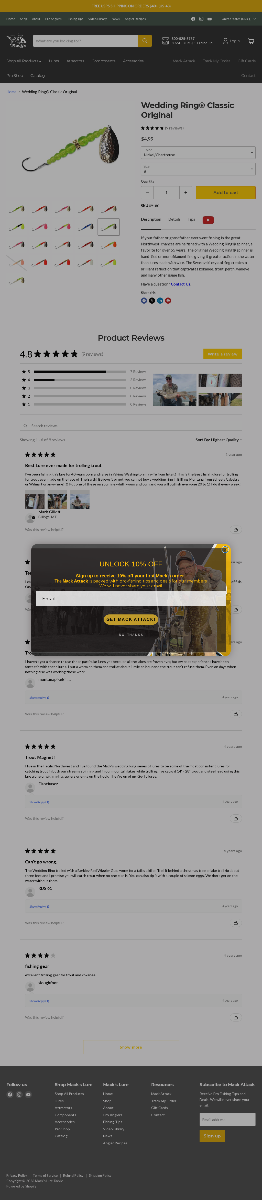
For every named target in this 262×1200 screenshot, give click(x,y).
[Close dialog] (225, 549)
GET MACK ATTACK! (131, 619)
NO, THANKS (131, 635)
